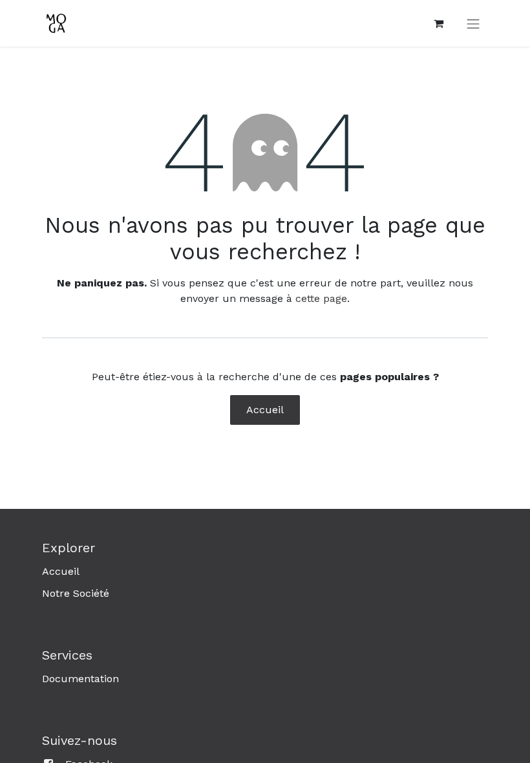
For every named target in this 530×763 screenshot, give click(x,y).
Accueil (265, 409)
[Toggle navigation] (473, 23)
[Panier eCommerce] (438, 23)
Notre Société (75, 593)
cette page (321, 298)
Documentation (80, 678)
